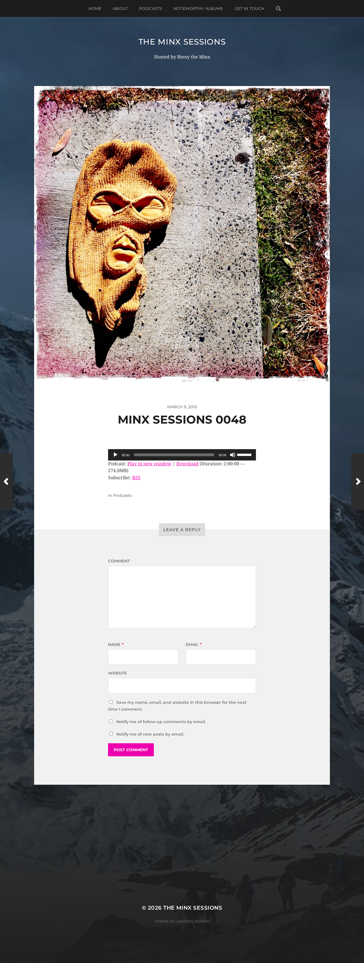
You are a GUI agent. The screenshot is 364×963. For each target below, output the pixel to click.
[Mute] (232, 455)
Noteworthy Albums (198, 8)
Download (187, 463)
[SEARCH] (278, 8)
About (120, 8)
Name (116, 644)
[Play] (115, 455)
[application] (182, 454)
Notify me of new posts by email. (150, 734)
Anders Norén (193, 921)
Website (117, 673)
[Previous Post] (6, 481)
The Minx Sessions (182, 42)
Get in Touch (249, 8)
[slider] (245, 454)
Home (95, 8)
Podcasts (150, 8)
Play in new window (149, 463)
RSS (136, 477)
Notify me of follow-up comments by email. (161, 721)
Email (194, 644)
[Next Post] (357, 481)
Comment (119, 561)
